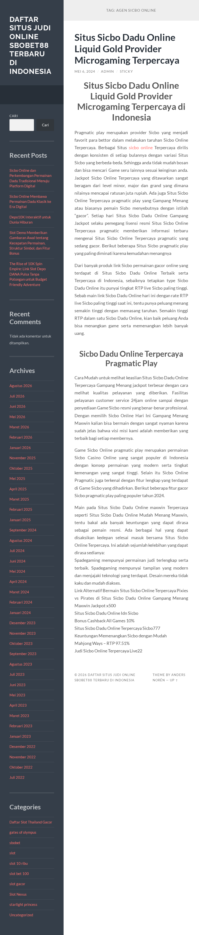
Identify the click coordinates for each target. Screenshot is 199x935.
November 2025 (22, 458)
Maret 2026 (19, 427)
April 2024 (18, 581)
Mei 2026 (17, 417)
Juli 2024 (17, 550)
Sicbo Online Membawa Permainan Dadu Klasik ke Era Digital (30, 201)
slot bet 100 (19, 873)
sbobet (14, 842)
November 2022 (22, 757)
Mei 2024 (17, 571)
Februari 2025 (20, 509)
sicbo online (141, 147)
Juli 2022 (17, 777)
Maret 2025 (19, 499)
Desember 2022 (22, 746)
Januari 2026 (20, 447)
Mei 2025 (17, 478)
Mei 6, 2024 (85, 71)
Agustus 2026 (20, 385)
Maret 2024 (19, 592)
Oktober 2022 (21, 767)
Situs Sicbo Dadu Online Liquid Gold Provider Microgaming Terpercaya (127, 48)
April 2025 (18, 489)
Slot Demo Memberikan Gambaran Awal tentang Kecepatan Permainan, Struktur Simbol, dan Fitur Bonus (29, 243)
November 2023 (22, 633)
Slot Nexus (18, 894)
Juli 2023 (17, 674)
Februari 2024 (20, 602)
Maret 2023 (19, 715)
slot (12, 853)
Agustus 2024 (20, 540)
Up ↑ (174, 680)
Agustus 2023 (20, 664)
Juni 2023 (17, 685)
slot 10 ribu (18, 863)
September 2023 (22, 653)
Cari (13, 116)
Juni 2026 (17, 406)
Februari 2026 (20, 437)
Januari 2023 (20, 736)
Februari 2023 (20, 726)
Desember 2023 (22, 623)
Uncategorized (21, 915)
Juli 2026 (17, 396)
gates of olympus (22, 832)
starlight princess (23, 904)
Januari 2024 (20, 612)
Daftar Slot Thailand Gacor (30, 822)
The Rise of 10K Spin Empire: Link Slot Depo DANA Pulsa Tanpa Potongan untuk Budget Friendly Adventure (28, 274)
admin (107, 71)
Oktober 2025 (21, 468)
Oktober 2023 (21, 643)
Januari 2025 (20, 520)
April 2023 (18, 705)
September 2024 (22, 530)
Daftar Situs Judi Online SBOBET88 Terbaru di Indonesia (30, 45)
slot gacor (17, 884)
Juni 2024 (17, 561)
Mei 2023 (17, 695)
